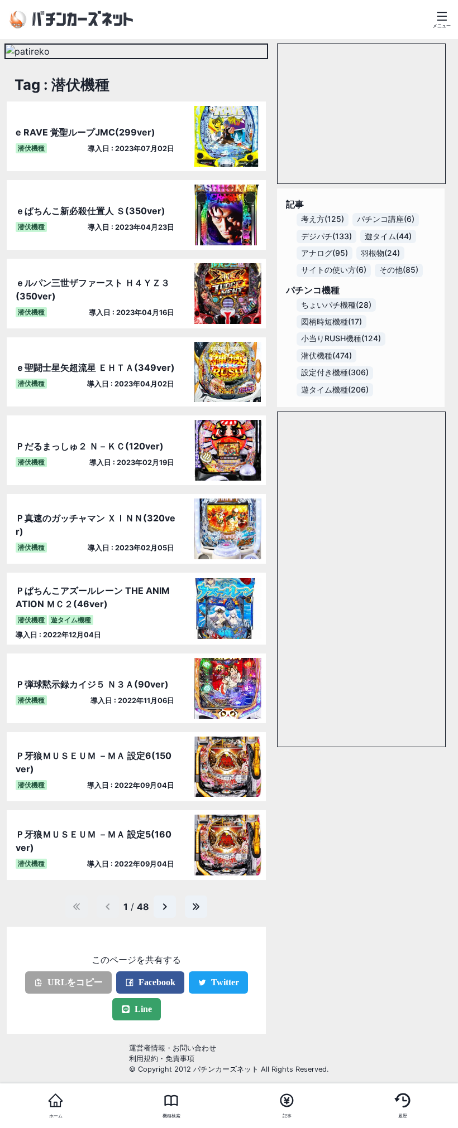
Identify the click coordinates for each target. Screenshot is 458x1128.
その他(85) (398, 269)
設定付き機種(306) (335, 372)
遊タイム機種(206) (335, 389)
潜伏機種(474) (326, 355)
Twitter (225, 982)
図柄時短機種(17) (331, 321)
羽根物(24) (380, 253)
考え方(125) (322, 219)
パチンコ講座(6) (385, 219)
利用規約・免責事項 (161, 1058)
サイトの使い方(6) (333, 269)
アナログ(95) (324, 253)
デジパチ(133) (326, 236)
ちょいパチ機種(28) (336, 305)
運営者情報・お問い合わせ (172, 1048)
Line (143, 1009)
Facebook (157, 982)
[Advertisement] (361, 113)
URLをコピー (75, 982)
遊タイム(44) (388, 236)
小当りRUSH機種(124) (341, 338)
